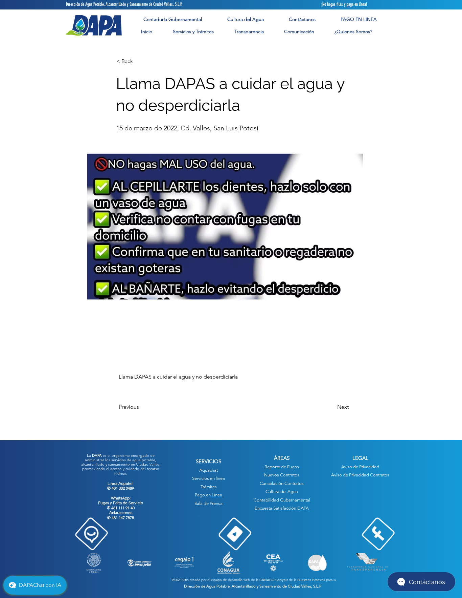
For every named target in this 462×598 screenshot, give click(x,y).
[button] (193, 32)
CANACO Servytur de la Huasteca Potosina (292, 580)
